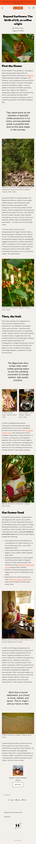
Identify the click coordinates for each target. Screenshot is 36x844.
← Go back (6, 795)
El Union (20, 840)
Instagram (7, 816)
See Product (18, 784)
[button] (2, 8)
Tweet (12, 800)
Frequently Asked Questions (13, 812)
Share (19, 800)
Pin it (25, 800)
